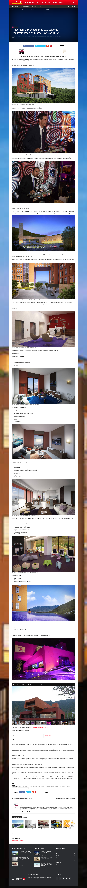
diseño (39, 786)
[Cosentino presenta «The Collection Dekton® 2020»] (30, 824)
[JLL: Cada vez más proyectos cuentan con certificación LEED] (17, 824)
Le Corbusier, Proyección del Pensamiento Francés (22, 798)
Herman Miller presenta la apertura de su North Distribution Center (56, 830)
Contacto (34, 6)
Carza (16, 783)
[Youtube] (74, 6)
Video (60, 2)
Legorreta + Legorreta (54, 786)
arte (23, 786)
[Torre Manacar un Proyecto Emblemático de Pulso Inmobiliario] (37, 853)
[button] (73, 2)
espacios (42, 786)
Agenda (55, 2)
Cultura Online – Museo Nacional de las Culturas (65, 798)
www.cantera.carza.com (34, 727)
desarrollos (35, 786)
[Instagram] (68, 6)
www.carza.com (48, 735)
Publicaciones (58, 862)
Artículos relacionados (17, 817)
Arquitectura (19, 9)
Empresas (58, 858)
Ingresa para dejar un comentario (18, 840)
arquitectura (19, 786)
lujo (60, 786)
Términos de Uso (54, 886)
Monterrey (68, 786)
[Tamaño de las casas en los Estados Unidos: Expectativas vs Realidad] (37, 865)
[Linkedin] (70, 6)
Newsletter (39, 6)
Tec (56, 860)
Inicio (13, 9)
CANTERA (26, 786)
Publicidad (68, 886)
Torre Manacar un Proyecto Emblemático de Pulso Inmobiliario (46, 852)
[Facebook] (66, 6)
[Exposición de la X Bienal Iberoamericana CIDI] (69, 824)
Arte (57, 864)
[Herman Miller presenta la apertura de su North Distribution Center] (56, 824)
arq (33, 2)
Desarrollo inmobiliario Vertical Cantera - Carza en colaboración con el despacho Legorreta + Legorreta (33, 785)
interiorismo (48, 786)
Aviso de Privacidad (61, 886)
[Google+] (23, 812)
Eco (56, 866)
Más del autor (24, 817)
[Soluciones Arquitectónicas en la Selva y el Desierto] (37, 859)
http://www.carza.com (23, 805)
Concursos (47, 2)
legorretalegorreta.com (43, 727)
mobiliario (63, 786)
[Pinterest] (25, 812)
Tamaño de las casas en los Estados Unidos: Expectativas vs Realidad (46, 864)
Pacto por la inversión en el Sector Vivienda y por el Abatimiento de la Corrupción (43, 830)
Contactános (73, 886)
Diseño (57, 855)
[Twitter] (72, 6)
